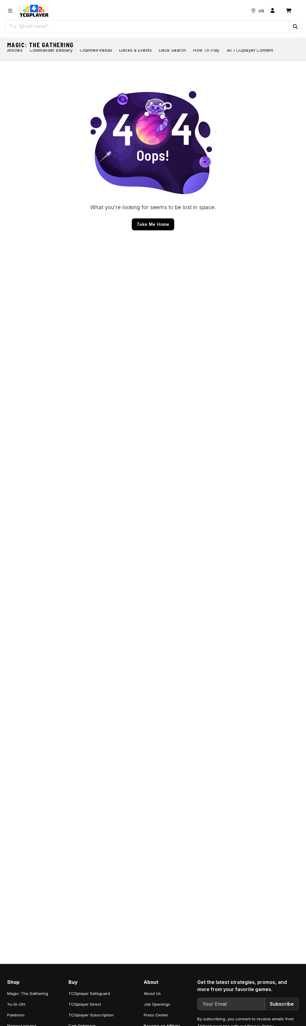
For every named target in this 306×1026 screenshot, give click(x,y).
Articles (14, 50)
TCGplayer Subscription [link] (91, 1015)
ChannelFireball (96, 50)
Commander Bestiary (51, 50)
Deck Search (172, 50)
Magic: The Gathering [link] (27, 993)
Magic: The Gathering (40, 44)
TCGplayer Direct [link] (84, 1004)
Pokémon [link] (16, 1015)
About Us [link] (152, 993)
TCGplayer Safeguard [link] (89, 993)
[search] (147, 26)
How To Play (206, 50)
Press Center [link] (156, 1015)
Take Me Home (153, 224)
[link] (34, 11)
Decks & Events (135, 50)
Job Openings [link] (157, 1004)
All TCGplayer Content (250, 50)
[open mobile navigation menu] (10, 11)
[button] (295, 27)
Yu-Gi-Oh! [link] (16, 1004)
